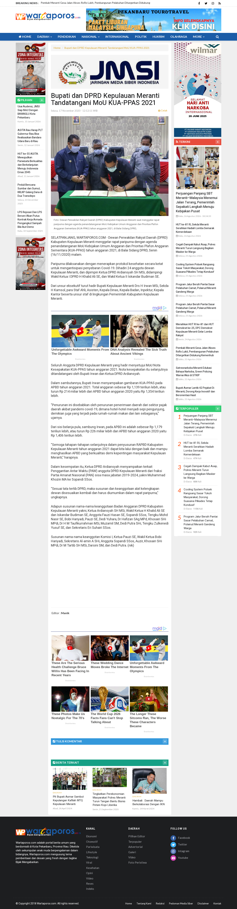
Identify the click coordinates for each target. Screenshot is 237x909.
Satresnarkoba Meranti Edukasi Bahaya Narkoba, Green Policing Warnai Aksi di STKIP (194, 371)
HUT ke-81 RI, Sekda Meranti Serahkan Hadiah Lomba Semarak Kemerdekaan (195, 228)
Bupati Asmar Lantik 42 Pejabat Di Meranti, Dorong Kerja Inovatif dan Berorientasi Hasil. (195, 391)
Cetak (163, 110)
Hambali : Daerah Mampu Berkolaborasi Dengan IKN (148, 802)
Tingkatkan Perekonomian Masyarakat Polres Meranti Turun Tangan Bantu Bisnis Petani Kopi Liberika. (109, 799)
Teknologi (92, 857)
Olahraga (178, 36)
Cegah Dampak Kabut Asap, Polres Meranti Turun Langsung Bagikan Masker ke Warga (195, 248)
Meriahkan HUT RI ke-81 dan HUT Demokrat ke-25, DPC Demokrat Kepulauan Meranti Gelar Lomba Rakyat (195, 329)
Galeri (132, 852)
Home (26, 36)
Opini (89, 873)
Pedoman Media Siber (181, 903)
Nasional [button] (89, 36)
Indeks (90, 888)
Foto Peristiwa (137, 862)
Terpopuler (135, 841)
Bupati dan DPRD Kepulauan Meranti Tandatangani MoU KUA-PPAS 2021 (106, 47)
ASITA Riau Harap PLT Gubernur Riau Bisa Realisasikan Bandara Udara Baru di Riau (30, 135)
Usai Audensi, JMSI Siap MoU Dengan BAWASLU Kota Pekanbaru (29, 112)
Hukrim (158, 36)
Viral (89, 862)
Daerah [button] (43, 36)
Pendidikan (67, 36)
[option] (96, 4)
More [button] (197, 36)
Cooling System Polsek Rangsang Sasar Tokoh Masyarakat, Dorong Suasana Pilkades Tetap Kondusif (195, 268)
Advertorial (135, 846)
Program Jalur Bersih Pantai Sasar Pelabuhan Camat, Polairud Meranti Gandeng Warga (196, 288)
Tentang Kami (143, 903)
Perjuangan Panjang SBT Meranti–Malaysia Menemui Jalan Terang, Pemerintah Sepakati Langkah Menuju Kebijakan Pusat (196, 202)
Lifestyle (91, 852)
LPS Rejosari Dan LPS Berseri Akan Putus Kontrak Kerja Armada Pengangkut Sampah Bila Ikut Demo (30, 219)
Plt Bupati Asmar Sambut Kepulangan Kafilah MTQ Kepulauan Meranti (68, 800)
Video (89, 878)
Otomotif (92, 841)
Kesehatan (92, 867)
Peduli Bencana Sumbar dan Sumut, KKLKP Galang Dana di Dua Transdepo (30, 190)
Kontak (217, 903)
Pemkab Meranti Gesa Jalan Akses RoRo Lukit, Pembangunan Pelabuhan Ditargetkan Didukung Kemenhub (197, 351)
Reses (90, 883)
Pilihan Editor (136, 836)
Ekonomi (91, 836)
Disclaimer (203, 903)
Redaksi (160, 903)
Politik (141, 36)
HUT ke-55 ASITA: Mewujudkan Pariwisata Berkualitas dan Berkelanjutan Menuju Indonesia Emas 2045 (30, 163)
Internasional (117, 36)
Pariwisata (92, 846)
